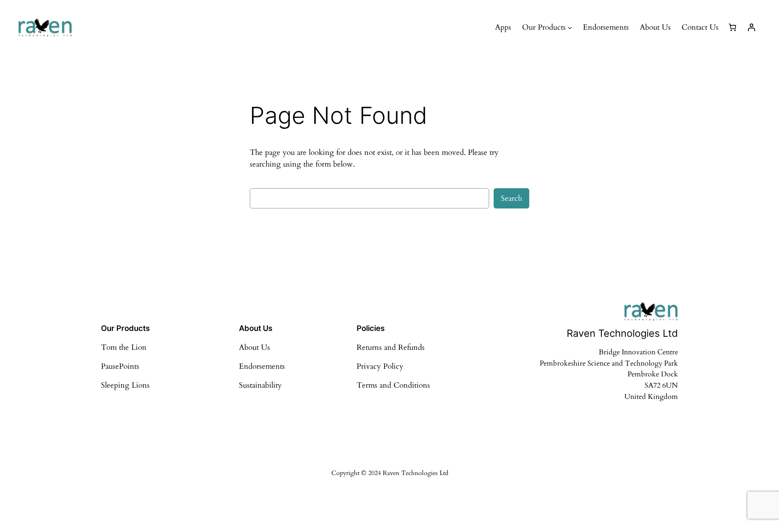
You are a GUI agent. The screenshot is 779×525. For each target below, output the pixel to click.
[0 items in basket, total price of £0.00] (732, 27)
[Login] (751, 27)
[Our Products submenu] (570, 27)
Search (511, 198)
